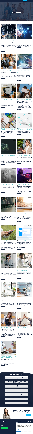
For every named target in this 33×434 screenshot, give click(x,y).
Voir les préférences (29, 431)
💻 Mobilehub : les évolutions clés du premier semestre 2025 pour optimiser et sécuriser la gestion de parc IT (24, 129)
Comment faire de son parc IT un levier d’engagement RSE (7, 298)
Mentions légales (14, 430)
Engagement (21, 0)
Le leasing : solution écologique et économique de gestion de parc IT (6, 269)
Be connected (4, 427)
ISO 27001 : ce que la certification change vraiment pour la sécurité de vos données (8, 40)
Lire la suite (3, 51)
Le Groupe (12, 0)
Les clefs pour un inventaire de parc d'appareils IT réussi (7, 328)
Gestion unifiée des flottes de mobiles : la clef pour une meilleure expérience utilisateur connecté (8, 357)
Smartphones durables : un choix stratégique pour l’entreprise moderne (24, 100)
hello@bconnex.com (7, 430)
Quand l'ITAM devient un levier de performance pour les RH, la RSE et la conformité (7, 100)
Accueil (10, 0)
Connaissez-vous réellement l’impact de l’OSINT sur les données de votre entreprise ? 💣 (24, 184)
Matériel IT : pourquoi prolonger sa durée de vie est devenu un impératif (8, 70)
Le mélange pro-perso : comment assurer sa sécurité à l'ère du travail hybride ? (24, 298)
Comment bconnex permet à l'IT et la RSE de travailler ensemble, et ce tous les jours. (24, 156)
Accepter (19, 431)
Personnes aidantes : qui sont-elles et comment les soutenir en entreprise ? (7, 184)
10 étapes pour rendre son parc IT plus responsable (7, 241)
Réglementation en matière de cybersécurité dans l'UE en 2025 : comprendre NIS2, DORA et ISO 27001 (8, 156)
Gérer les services (18, 429)
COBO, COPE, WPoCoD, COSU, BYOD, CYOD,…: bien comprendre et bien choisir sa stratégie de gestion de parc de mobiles (24, 270)
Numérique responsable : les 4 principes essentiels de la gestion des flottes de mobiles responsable (23, 328)
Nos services (16, 0)
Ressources (25, 0)
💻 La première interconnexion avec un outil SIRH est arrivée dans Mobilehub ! (24, 241)
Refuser (24, 431)
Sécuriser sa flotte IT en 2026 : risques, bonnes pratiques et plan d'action (24, 40)
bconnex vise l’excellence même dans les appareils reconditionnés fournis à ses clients (24, 213)
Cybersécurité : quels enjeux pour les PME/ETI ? (8, 213)
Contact (28, 0)
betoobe (17, 422)
